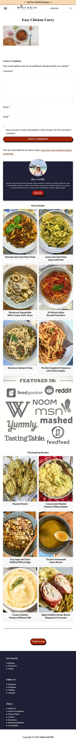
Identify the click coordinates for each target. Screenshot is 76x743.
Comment (8, 71)
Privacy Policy (14, 714)
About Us (38, 193)
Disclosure (12, 720)
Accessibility (13, 726)
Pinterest (12, 684)
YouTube (11, 690)
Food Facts (12, 666)
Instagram (12, 687)
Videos (11, 669)
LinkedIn (11, 693)
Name (6, 107)
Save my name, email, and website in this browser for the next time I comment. (38, 131)
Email (6, 117)
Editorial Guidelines (16, 723)
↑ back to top (38, 641)
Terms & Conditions (16, 711)
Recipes (11, 663)
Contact (11, 717)
